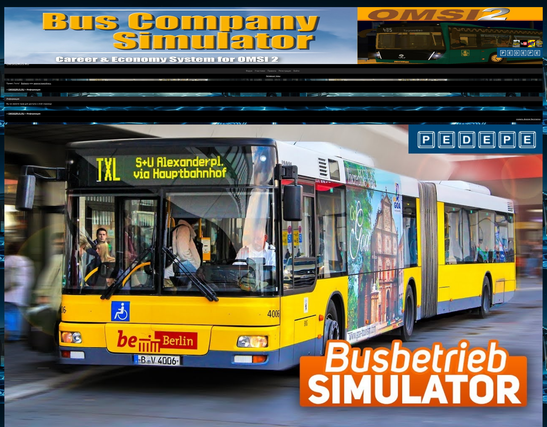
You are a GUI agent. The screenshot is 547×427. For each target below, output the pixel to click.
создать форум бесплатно (528, 119)
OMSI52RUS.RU (16, 89)
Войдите (25, 83)
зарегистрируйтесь (42, 83)
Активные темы (273, 76)
